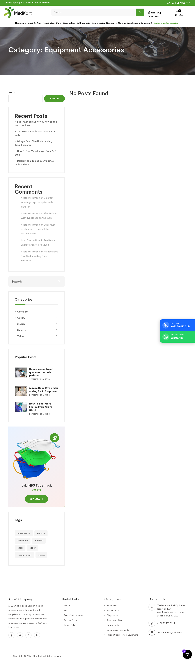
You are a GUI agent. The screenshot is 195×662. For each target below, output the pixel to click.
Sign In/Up (156, 12)
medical (39, 540)
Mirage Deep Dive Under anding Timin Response (39, 256)
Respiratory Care (52, 23)
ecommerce (24, 533)
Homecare (20, 23)
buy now (35, 499)
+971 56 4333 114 (180, 2)
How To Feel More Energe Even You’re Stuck (40, 407)
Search (11, 92)
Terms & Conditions (73, 615)
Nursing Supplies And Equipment (135, 23)
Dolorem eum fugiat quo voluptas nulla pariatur (37, 202)
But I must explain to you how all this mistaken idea (38, 229)
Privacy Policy (70, 620)
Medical (21, 323)
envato (41, 533)
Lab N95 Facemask (37, 485)
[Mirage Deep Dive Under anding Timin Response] (22, 391)
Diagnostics (69, 23)
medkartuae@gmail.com (169, 632)
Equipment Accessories (166, 23)
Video (20, 336)
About (67, 605)
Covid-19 (22, 311)
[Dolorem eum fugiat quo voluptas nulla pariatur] (22, 372)
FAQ (66, 610)
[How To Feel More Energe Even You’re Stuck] (22, 407)
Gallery (21, 317)
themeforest (24, 555)
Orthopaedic (83, 23)
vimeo (41, 555)
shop (20, 547)
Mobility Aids (34, 23)
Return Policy (70, 625)
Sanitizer (22, 330)
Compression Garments (104, 23)
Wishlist (155, 16)
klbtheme (23, 540)
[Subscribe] (59, 281)
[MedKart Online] (17, 12)
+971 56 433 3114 (166, 623)
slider (33, 547)
